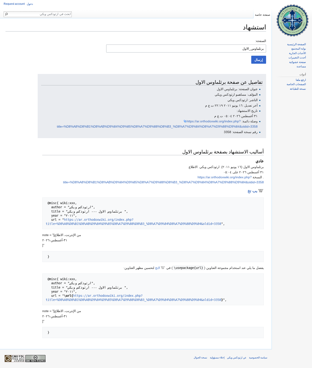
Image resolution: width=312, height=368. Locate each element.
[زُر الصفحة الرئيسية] (292, 18)
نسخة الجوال (200, 357)
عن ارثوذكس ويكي (236, 357)
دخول (30, 3)
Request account (14, 3)
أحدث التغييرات (297, 57)
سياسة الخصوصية (258, 357)
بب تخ (252, 191)
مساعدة (301, 66)
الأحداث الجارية (297, 53)
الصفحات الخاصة (296, 84)
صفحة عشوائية (297, 62)
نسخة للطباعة (298, 88)
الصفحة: (260, 41)
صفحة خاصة (262, 14)
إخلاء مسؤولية (217, 357)
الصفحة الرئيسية (296, 44)
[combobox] (186, 49)
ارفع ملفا (301, 79)
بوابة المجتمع (298, 48)
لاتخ (157, 268)
